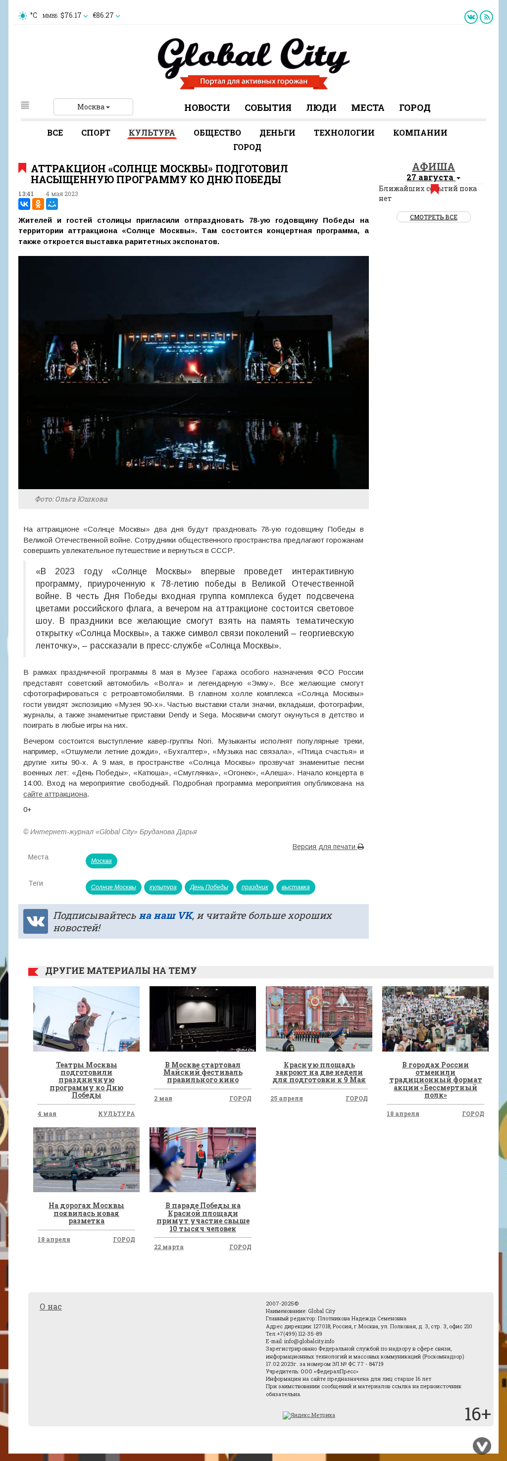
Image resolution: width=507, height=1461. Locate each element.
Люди (321, 107)
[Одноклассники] (38, 204)
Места (368, 107)
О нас (51, 1306)
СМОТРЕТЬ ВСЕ (433, 217)
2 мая (163, 1098)
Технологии (344, 132)
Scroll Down (482, 1446)
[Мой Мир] (52, 204)
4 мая (47, 1113)
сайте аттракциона (55, 794)
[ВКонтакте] (24, 204)
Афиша (433, 166)
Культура (152, 132)
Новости (207, 107)
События (268, 107)
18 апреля (403, 1113)
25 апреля (286, 1098)
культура (163, 887)
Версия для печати (325, 847)
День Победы (209, 887)
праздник (255, 887)
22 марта (169, 1247)
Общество (217, 132)
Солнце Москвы (113, 887)
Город (415, 107)
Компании (420, 132)
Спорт (95, 132)
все (55, 132)
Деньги (277, 132)
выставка (296, 887)
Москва (91, 106)
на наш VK (165, 914)
